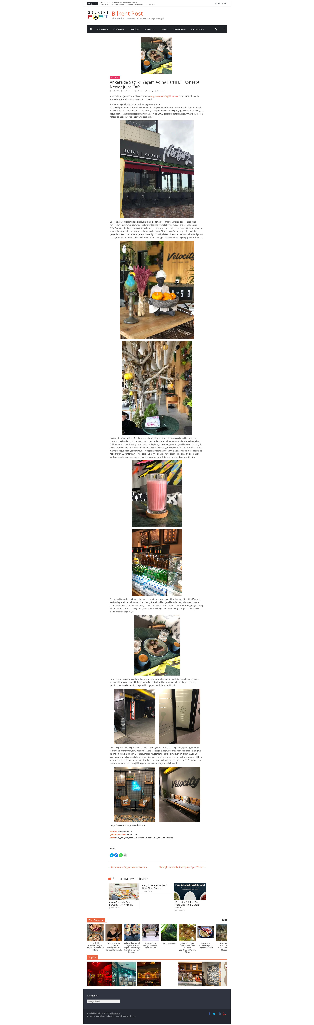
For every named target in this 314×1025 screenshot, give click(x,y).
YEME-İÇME (135, 29)
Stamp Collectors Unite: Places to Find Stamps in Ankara (123, 3)
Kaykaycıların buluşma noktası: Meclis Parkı (150, 945)
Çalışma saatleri (118, 834)
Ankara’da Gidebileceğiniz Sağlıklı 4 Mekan (206, 945)
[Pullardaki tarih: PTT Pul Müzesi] (214, 975)
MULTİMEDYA (196, 29)
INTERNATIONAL (179, 29)
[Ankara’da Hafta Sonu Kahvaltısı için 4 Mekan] (124, 884)
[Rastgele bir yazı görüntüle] (223, 29)
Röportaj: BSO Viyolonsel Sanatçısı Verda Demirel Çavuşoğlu (114, 946)
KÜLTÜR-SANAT (119, 29)
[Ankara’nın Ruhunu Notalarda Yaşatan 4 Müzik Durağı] (99, 975)
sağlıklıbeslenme (159, 91)
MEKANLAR (149, 29)
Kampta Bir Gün (169, 943)
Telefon (113, 831)
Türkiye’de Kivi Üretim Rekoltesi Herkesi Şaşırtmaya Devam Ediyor (187, 947)
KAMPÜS (164, 29)
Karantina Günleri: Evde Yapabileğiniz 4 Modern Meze (187, 905)
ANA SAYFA (101, 29)
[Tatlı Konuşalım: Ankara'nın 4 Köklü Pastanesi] (190, 975)
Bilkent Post (127, 13)
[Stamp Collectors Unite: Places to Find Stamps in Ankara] (124, 975)
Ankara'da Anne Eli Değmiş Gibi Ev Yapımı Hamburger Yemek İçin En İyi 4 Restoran (132, 947)
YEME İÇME (115, 78)
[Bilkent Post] (90, 29)
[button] (226, 920)
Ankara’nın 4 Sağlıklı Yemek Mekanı (127, 867)
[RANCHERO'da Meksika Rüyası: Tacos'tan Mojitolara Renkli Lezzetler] (149, 975)
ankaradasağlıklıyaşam (144, 91)
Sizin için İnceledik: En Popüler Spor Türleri (182, 867)
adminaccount (128, 91)
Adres (112, 837)
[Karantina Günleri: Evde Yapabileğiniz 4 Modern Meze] (190, 884)
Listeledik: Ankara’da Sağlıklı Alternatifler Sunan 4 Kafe (95, 946)
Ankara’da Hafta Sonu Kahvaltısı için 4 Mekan (121, 903)
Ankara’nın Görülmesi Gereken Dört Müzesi (224, 946)
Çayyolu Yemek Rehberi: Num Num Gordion (154, 887)
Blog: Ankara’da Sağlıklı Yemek (164, 96)
